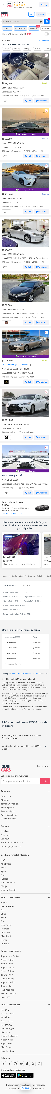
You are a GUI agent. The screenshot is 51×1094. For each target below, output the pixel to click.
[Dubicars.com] (6, 768)
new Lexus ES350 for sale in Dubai (26, 673)
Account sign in (8, 811)
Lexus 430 (5, 997)
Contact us (6, 796)
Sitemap (5, 826)
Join (45, 781)
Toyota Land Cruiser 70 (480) (15, 605)
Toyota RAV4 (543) (31, 601)
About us (5, 800)
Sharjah (4, 886)
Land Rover (6, 925)
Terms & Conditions (10, 803)
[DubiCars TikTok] (27, 1063)
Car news (5, 838)
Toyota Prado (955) (32, 596)
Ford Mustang (7, 978)
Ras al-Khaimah (8, 882)
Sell (31, 14)
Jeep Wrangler (7, 989)
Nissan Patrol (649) (11, 601)
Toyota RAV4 (7, 1043)
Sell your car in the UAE (12, 842)
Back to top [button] (42, 766)
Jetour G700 (6, 1024)
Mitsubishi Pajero (9, 993)
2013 (26, 49)
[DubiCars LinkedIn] (3, 1063)
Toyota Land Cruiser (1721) (14, 592)
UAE (3, 860)
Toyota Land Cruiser (10, 956)
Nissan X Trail (7, 1039)
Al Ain (3, 867)
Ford (3, 921)
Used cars (5, 831)
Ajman (4, 871)
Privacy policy (7, 807)
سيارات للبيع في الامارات (11, 847)
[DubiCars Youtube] (21, 1063)
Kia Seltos (5, 1032)
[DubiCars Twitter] (33, 1063)
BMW (3, 917)
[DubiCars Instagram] (15, 1063)
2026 (15, 49)
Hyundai (5, 928)
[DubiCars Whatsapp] (39, 1063)
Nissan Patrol (7, 960)
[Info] (24, 34)
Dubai (4, 875)
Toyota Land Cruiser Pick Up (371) (17, 614)
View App (44, 5)
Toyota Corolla (7, 982)
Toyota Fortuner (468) (12, 609)
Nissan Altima (7, 971)
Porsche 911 (7, 1017)
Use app (41, 14)
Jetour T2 (5, 1009)
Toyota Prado (7, 963)
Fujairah (5, 878)
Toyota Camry (7, 967)
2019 (36, 49)
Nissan (4, 910)
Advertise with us (9, 815)
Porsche (5, 943)
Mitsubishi (6, 936)
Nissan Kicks (7, 1021)
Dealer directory (8, 818)
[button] (3, 4)
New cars (5, 835)
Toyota (4, 902)
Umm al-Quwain (8, 890)
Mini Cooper (6, 1047)
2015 (5, 49)
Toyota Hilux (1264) (11, 596)
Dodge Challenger (9, 1036)
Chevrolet (5, 932)
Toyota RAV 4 (7, 975)
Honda (4, 940)
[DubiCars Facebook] (9, 1063)
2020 (47, 49)
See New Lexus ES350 (11, 513)
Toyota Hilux (7, 986)
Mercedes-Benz (8, 906)
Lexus (3, 913)
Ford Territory (7, 1051)
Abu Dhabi (6, 864)
